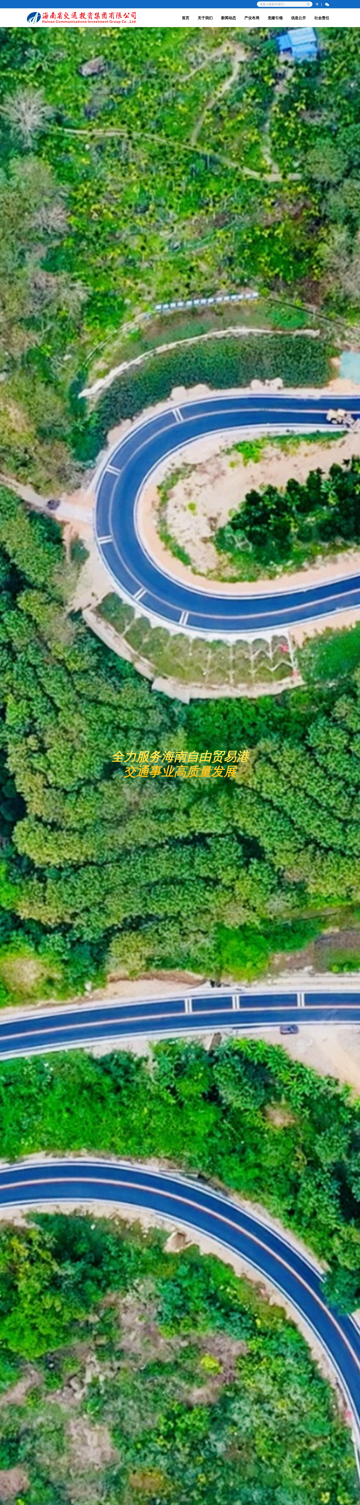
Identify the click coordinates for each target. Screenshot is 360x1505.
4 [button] (187, 1502)
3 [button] (182, 1502)
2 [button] (177, 1502)
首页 (185, 17)
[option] (180, 766)
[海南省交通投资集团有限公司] (81, 17)
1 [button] (172, 1502)
